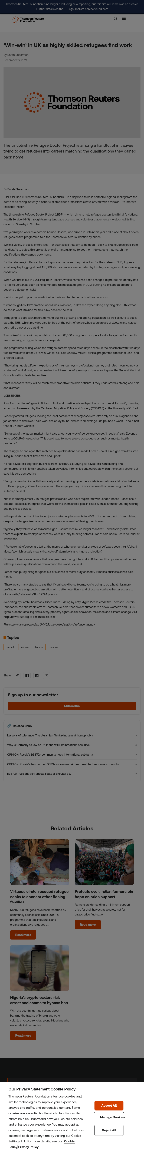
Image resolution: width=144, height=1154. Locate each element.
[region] (72, 1118)
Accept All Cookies (108, 1105)
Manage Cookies (109, 1117)
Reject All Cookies (108, 1130)
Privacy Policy (28, 1147)
